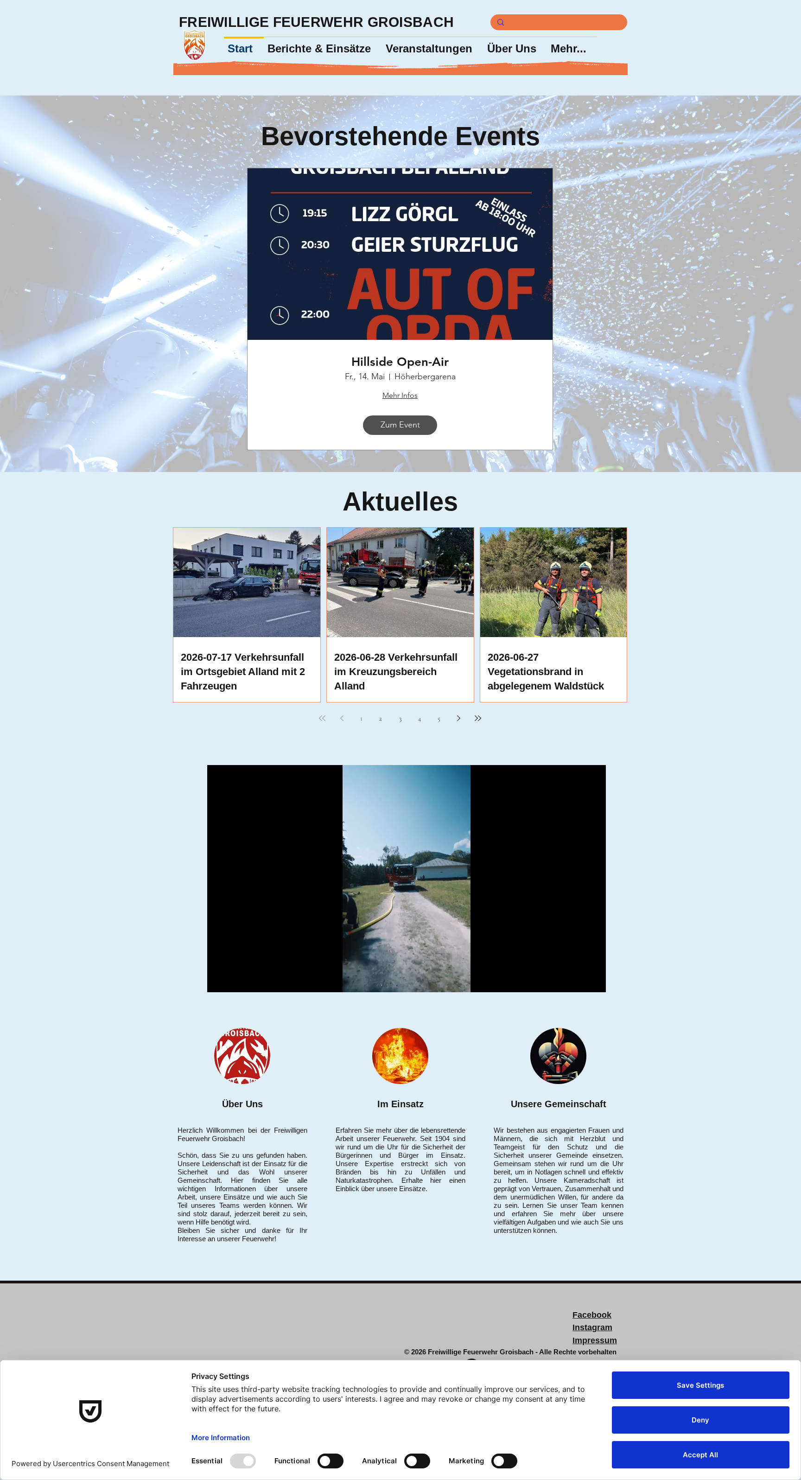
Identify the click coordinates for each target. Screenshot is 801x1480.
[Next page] (458, 718)
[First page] (322, 718)
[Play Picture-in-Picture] (578, 980)
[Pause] (219, 980)
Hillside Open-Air (400, 362)
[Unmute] (235, 980)
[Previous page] (341, 718)
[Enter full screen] (593, 980)
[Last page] (478, 718)
